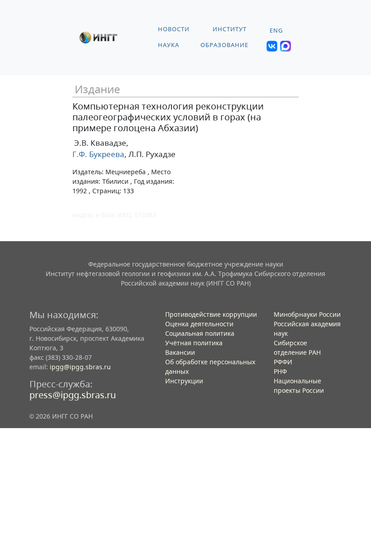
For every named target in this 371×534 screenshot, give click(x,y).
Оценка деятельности (199, 323)
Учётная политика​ (194, 343)
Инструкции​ (184, 381)
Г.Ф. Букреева (98, 154)
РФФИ (283, 362)
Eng (276, 30)
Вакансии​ (180, 352)
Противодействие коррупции (211, 314)
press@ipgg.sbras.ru (72, 395)
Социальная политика (199, 333)
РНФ (280, 371)
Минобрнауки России (307, 314)
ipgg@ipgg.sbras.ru (80, 366)
